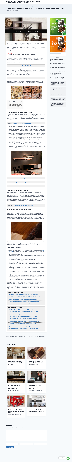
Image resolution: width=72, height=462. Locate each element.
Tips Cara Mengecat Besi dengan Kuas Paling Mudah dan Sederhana (23, 316)
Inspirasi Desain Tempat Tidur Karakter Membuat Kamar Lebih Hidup (16, 411)
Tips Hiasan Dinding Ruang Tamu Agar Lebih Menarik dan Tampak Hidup (24, 319)
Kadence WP (60, 459)
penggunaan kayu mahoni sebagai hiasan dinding (22, 123)
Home (43, 1)
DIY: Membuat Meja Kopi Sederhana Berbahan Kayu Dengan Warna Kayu (38, 336)
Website (36, 443)
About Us (48, 1)
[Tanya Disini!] (68, 458)
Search (63, 54)
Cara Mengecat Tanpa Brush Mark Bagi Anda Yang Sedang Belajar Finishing (24, 296)
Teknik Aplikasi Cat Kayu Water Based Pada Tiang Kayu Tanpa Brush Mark (24, 297)
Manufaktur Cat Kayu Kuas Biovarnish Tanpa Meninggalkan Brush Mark (24, 294)
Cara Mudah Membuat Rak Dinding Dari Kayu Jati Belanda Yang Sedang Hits (24, 313)
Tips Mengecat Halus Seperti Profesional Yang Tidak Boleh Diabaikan (23, 318)
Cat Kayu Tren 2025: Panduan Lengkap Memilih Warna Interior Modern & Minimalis (57, 59)
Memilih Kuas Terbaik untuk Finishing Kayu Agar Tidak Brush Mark (23, 299)
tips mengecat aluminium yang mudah (20, 182)
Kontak (64, 1)
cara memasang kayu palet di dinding (20, 77)
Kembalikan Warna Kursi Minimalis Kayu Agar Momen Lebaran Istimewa (24, 321)
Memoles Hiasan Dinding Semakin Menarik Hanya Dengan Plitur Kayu (23, 328)
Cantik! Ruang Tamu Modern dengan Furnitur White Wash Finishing (15, 363)
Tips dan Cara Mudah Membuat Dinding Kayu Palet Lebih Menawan (23, 323)
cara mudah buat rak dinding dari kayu (20, 178)
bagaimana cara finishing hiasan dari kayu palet (22, 186)
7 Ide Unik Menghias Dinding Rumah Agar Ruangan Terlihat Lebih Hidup (23, 311)
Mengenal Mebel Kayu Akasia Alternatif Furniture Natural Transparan (15, 336)
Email (21, 443)
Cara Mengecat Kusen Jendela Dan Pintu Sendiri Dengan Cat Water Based (24, 326)
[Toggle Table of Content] (21, 101)
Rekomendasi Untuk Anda (14, 106)
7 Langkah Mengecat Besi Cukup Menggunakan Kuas (20, 314)
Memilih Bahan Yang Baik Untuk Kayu (15, 103)
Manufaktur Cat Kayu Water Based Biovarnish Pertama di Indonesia (23, 309)
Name (7, 443)
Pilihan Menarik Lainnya (14, 107)
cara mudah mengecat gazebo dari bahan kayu (22, 65)
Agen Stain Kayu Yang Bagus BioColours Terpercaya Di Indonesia (21, 54)
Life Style (38, 6)
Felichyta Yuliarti (9, 10)
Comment (8, 430)
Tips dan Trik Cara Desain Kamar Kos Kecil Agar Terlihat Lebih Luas (36, 387)
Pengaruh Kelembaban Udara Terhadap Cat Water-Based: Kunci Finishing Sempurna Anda (58, 73)
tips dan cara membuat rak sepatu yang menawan (23, 205)
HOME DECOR (34, 6)
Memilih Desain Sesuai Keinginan (15, 104)
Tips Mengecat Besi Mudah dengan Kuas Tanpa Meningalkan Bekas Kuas (24, 301)
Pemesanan (60, 1)
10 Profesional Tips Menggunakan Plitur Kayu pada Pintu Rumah (22, 325)
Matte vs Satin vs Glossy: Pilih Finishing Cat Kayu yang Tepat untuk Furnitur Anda (36, 363)
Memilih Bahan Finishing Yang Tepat (15, 105)
